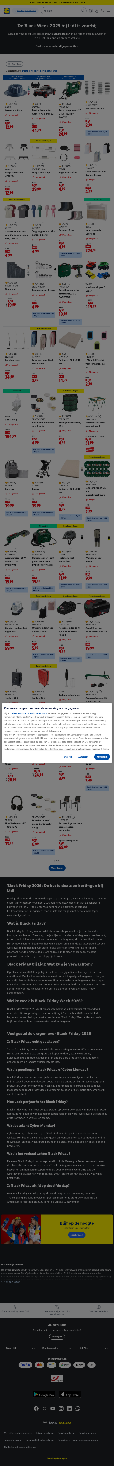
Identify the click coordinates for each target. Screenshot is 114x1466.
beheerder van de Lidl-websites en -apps (29, 713)
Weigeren (68, 756)
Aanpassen (83, 756)
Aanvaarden (102, 756)
